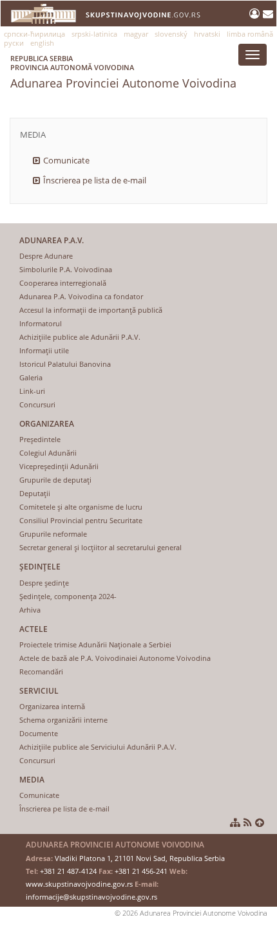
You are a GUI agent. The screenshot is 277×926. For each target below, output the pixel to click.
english (42, 43)
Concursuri (37, 404)
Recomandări (41, 671)
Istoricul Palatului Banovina (65, 364)
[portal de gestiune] (256, 13)
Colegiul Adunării (48, 453)
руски (14, 43)
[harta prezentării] (235, 822)
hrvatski (207, 34)
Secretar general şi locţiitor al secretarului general (100, 547)
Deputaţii (34, 493)
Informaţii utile (44, 350)
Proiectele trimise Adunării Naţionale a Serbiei (95, 644)
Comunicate (66, 160)
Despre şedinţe (44, 583)
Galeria (31, 377)
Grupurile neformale (53, 534)
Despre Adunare (46, 256)
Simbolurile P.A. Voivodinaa (65, 269)
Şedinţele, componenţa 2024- (68, 596)
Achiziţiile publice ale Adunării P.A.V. (79, 337)
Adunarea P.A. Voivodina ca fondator (81, 296)
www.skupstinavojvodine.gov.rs (79, 884)
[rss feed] (248, 822)
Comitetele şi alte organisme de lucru (80, 507)
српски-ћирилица (34, 34)
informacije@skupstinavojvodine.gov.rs (91, 897)
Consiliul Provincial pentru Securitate (80, 520)
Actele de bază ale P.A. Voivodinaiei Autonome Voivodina (115, 658)
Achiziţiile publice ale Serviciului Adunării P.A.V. (98, 747)
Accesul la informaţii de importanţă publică (90, 310)
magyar (136, 34)
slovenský (171, 34)
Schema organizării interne (63, 720)
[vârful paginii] (259, 822)
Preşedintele (40, 439)
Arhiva (30, 610)
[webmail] (268, 13)
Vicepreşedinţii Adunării (59, 466)
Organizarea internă (52, 706)
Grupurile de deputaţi (55, 480)
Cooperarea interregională (62, 283)
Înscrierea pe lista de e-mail (94, 180)
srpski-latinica (94, 34)
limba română (250, 34)
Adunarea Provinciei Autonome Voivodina (123, 72)
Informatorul (40, 323)
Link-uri (32, 391)
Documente (38, 733)
